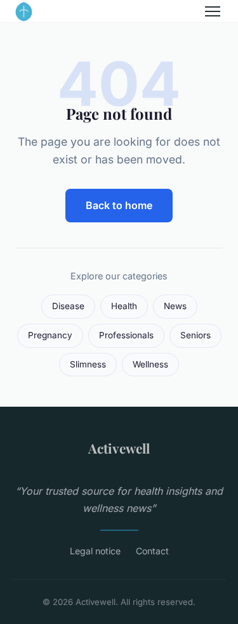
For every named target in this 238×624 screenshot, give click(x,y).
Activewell (119, 448)
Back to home (119, 205)
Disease (68, 306)
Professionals (126, 335)
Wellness (150, 364)
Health (124, 306)
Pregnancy (50, 335)
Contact (152, 550)
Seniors (195, 335)
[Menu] (212, 11)
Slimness (88, 364)
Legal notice (95, 550)
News (175, 306)
